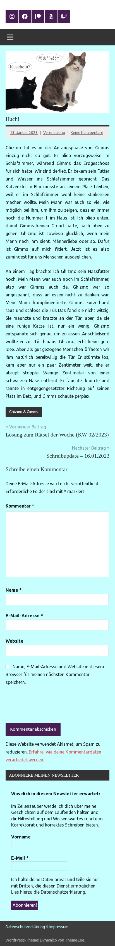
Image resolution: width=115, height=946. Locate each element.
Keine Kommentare (87, 132)
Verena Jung (54, 132)
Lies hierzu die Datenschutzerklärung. (48, 891)
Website (14, 640)
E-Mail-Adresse (24, 615)
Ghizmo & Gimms (23, 411)
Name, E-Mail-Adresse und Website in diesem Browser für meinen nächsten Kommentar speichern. (55, 674)
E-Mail (19, 857)
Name (13, 590)
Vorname (21, 836)
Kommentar (20, 505)
